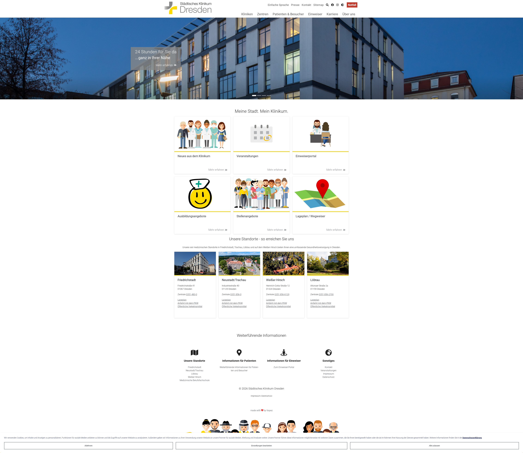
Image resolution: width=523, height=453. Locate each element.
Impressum (328, 373)
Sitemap (318, 5)
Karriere (332, 14)
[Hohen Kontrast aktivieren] (342, 5)
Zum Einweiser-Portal (284, 367)
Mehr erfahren (216, 169)
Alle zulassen (434, 446)
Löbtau (194, 373)
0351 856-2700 (326, 294)
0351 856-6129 (282, 294)
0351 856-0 (235, 294)
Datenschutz (329, 377)
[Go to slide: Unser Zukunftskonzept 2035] (269, 95)
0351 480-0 (191, 294)
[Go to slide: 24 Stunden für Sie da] (254, 95)
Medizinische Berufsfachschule (194, 380)
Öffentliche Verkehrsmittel (190, 306)
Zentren (262, 14)
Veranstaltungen (328, 370)
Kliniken (247, 14)
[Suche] (327, 5)
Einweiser (315, 14)
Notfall (352, 5)
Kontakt (306, 5)
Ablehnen (88, 446)
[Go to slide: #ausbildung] (259, 95)
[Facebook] (332, 5)
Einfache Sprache (278, 5)
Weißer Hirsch (194, 377)
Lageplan (182, 300)
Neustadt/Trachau (194, 370)
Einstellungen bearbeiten (261, 446)
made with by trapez (261, 410)
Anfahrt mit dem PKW (188, 303)
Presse (295, 5)
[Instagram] (337, 5)
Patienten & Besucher (288, 14)
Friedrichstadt (194, 367)
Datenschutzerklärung (472, 438)
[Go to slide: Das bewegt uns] (264, 95)
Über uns (348, 14)
